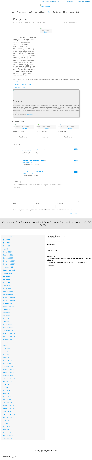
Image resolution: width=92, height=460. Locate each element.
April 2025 (6, 285)
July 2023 (6, 348)
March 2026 (7, 252)
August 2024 (7, 309)
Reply (76, 149)
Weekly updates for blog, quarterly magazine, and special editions (69, 259)
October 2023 (8, 339)
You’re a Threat (41, 132)
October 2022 (8, 375)
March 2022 (7, 396)
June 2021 (6, 423)
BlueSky (53, 1)
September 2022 (9, 378)
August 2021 (7, 417)
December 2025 (9, 261)
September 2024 (9, 306)
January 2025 (8, 294)
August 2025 (7, 273)
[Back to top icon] (46, 447)
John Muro (28, 22)
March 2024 (7, 324)
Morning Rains (18, 132)
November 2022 (9, 372)
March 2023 (7, 360)
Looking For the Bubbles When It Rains (33, 160)
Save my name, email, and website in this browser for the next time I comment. (43, 210)
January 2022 (8, 402)
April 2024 (6, 321)
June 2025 (6, 279)
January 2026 (8, 258)
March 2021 (7, 432)
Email (37, 204)
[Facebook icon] (43, 455)
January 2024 (8, 330)
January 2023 (8, 366)
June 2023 (6, 351)
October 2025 (8, 267)
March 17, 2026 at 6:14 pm (27, 173)
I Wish (17, 82)
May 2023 (6, 354)
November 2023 (9, 336)
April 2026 (6, 249)
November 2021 (8, 408)
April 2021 (6, 429)
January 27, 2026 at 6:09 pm (28, 162)
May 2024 (6, 318)
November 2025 (9, 264)
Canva (46, 32)
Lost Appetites (20, 87)
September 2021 (9, 414)
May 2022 (6, 390)
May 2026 (6, 246)
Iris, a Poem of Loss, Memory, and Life (32, 149)
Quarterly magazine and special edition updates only (67, 262)
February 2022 (8, 399)
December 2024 (9, 297)
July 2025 (6, 276)
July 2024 (6, 312)
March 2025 (7, 288)
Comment (17, 187)
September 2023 (9, 342)
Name (15, 204)
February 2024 (8, 327)
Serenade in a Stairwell (23, 84)
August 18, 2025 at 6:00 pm (28, 150)
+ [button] (14, 457)
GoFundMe (70, 1)
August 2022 (7, 381)
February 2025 (8, 291)
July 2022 (6, 384)
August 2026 (7, 237)
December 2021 (8, 405)
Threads (78, 1)
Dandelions (62, 132)
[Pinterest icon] (46, 455)
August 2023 (7, 345)
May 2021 (6, 426)
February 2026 (8, 255)
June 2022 (6, 387)
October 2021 (8, 411)
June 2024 (7, 315)
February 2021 (8, 435)
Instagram (60, 1)
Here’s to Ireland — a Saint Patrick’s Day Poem (35, 171)
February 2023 (8, 363)
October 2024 (8, 303)
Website (60, 204)
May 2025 (6, 282)
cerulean (19, 50)
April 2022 (6, 393)
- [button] (11, 457)
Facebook (45, 1)
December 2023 (9, 333)
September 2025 (9, 270)
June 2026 (6, 243)
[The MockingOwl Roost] (46, 6)
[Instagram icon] (48, 455)
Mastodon (86, 1)
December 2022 (9, 369)
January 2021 (7, 438)
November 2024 (9, 300)
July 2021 (6, 420)
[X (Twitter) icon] (45, 455)
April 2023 (6, 357)
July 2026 (6, 240)
